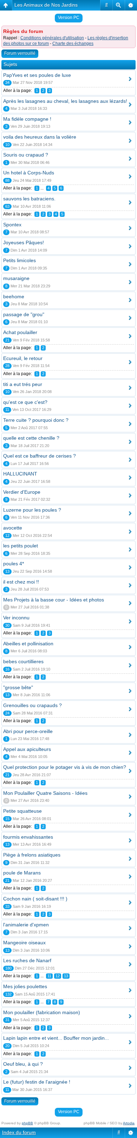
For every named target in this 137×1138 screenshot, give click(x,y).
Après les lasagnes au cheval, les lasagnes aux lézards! (65, 101)
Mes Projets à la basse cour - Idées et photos (53, 600)
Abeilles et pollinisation (28, 643)
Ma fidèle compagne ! (27, 119)
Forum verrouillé (19, 53)
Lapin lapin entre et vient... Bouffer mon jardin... (56, 1038)
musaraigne (16, 278)
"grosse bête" (18, 687)
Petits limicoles (19, 260)
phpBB (27, 1123)
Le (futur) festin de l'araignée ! (36, 1082)
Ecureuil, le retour (23, 358)
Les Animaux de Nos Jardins (46, 5)
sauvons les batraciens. (29, 198)
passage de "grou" (23, 314)
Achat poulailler (20, 332)
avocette (12, 528)
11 (49, 976)
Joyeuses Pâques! (23, 242)
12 (58, 976)
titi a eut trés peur (22, 384)
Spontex (12, 224)
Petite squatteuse (22, 811)
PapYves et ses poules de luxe (37, 75)
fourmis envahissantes (28, 837)
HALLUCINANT (20, 474)
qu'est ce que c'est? (25, 402)
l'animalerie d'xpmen (26, 924)
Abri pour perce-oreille (28, 731)
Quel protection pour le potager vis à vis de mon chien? (64, 767)
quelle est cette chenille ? (31, 438)
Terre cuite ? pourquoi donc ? (35, 420)
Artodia (129, 1123)
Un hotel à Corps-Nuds (28, 172)
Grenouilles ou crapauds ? (32, 705)
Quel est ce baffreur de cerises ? (39, 456)
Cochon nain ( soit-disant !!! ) (35, 898)
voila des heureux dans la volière (39, 137)
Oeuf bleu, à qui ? (23, 1064)
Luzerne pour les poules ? (32, 510)
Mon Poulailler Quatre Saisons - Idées (45, 793)
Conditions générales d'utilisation (52, 37)
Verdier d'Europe (21, 492)
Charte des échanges (72, 43)
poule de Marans (22, 873)
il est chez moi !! (21, 582)
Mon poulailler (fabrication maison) (41, 1012)
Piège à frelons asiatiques (31, 855)
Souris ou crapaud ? (25, 155)
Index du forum (19, 1132)
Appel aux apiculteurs (27, 749)
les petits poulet (20, 545)
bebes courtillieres (23, 661)
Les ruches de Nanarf (27, 960)
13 (66, 976)
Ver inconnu (16, 617)
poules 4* (13, 563)
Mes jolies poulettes (25, 986)
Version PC (68, 17)
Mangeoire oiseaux (24, 942)
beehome (13, 296)
